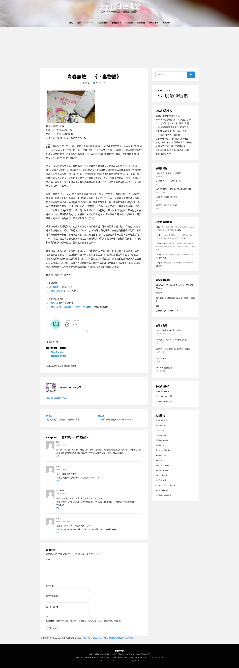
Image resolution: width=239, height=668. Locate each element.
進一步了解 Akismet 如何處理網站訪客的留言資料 (108, 638)
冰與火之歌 (172, 123)
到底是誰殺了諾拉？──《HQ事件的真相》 (171, 340)
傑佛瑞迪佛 (160, 123)
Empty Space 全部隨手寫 (165, 485)
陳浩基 (180, 150)
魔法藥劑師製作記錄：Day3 (166, 205)
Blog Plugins (57, 352)
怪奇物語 (159, 135)
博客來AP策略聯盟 (91, 657)
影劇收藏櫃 (116, 22)
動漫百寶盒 (103, 22)
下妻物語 (53, 303)
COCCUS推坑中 (161, 475)
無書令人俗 (89, 22)
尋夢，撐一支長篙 (162, 465)
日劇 (177, 138)
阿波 (57, 442)
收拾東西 (158, 293)
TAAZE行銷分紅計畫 (108, 657)
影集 (184, 131)
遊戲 (167, 146)
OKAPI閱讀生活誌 (171, 116)
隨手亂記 (129, 22)
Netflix (158, 116)
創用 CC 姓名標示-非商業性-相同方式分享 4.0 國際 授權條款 (123, 654)
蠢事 (157, 306)
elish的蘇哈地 (160, 480)
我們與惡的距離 (172, 135)
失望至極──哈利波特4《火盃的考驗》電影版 (172, 349)
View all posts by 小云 (56, 398)
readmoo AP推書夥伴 (126, 657)
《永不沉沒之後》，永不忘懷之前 (168, 181)
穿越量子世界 (178, 142)
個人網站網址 (52, 607)
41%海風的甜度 (161, 420)
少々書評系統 (160, 435)
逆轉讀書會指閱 (69, 366)
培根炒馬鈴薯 (160, 358)
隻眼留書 (158, 460)
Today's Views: (161, 396)
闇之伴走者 (160, 150)
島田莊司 (177, 131)
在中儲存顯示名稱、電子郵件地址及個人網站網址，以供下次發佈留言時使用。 (84, 620)
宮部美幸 (167, 131)
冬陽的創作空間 (161, 440)
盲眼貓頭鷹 (159, 445)
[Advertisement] (119, 45)
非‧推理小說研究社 (163, 450)
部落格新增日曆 (58, 356)
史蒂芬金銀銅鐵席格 (163, 495)
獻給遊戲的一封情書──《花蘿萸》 (168, 173)
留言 (48, 559)
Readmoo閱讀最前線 (165, 119)
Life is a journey (161, 490)
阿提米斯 (171, 150)
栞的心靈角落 (160, 455)
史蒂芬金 (184, 127)
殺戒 (157, 142)
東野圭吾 (184, 138)
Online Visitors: (161, 391)
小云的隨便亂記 (119, 6)
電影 (157, 154)
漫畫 (163, 142)
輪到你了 (159, 146)
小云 (57, 466)
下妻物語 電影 (56, 291)
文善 (171, 138)
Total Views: (160, 401)
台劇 (187, 123)
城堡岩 (158, 131)
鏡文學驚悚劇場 (178, 146)
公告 (79, 22)
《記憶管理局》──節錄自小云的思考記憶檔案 (173, 189)
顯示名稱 (50, 586)
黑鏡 (168, 154)
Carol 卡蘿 (60, 491)
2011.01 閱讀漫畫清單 (163, 368)
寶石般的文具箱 (161, 470)
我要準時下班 (161, 138)
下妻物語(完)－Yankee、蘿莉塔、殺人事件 (70, 307)
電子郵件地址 (52, 596)
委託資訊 (166, 22)
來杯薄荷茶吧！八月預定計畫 (166, 311)
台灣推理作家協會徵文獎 (167, 127)
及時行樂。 (159, 430)
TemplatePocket (118, 661)
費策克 (189, 142)
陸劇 (187, 150)
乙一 (188, 119)
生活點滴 (141, 22)
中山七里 (181, 119)
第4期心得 (54, 286)
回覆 (57, 456)
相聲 (168, 142)
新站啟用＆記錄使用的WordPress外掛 (179, 263)
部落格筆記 (153, 22)
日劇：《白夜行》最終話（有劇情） (168, 330)
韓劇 (163, 154)
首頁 (71, 22)
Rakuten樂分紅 (142, 657)
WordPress (138, 661)
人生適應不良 (160, 425)
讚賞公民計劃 (158, 657)
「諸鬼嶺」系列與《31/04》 (166, 197)
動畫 (181, 123)
